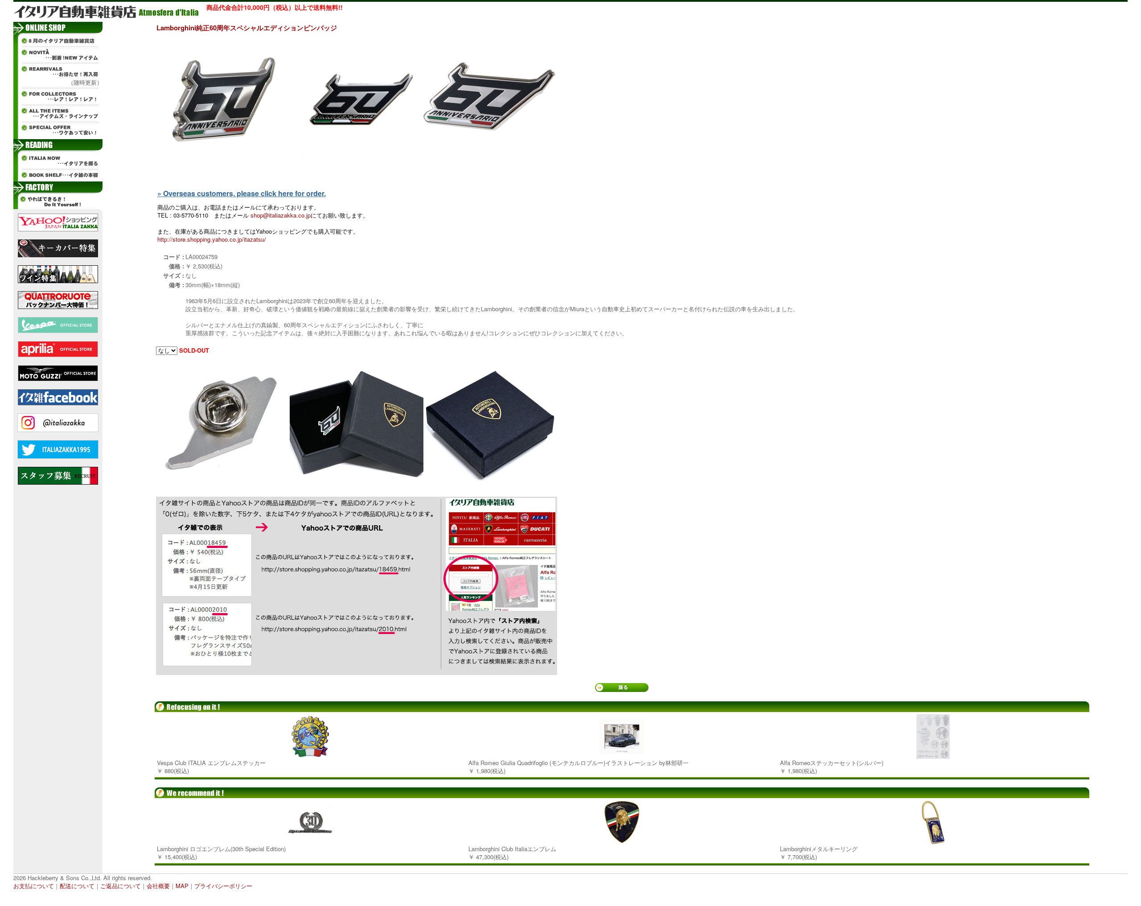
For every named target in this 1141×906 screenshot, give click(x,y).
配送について (77, 885)
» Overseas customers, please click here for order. (241, 193)
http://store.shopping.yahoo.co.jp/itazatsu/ (211, 239)
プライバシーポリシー (223, 885)
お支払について (33, 885)
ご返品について (120, 885)
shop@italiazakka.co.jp (280, 215)
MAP (182, 885)
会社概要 (158, 885)
